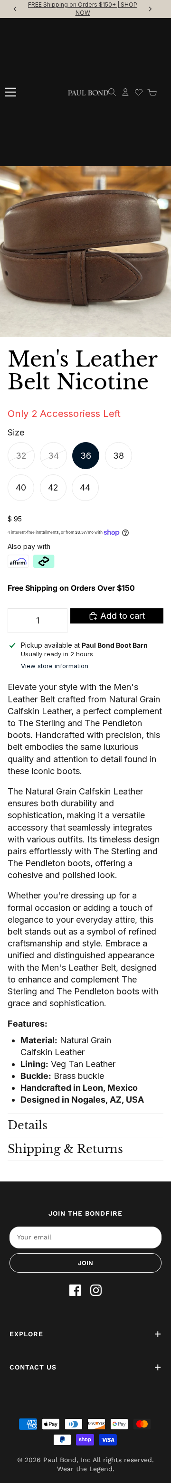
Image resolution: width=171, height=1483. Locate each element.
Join (85, 1262)
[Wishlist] (138, 92)
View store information (54, 666)
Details (28, 1125)
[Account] (125, 92)
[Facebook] (75, 1290)
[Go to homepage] (88, 92)
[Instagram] (96, 1290)
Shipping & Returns (65, 1149)
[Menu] (10, 92)
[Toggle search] (112, 92)
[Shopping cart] (152, 92)
